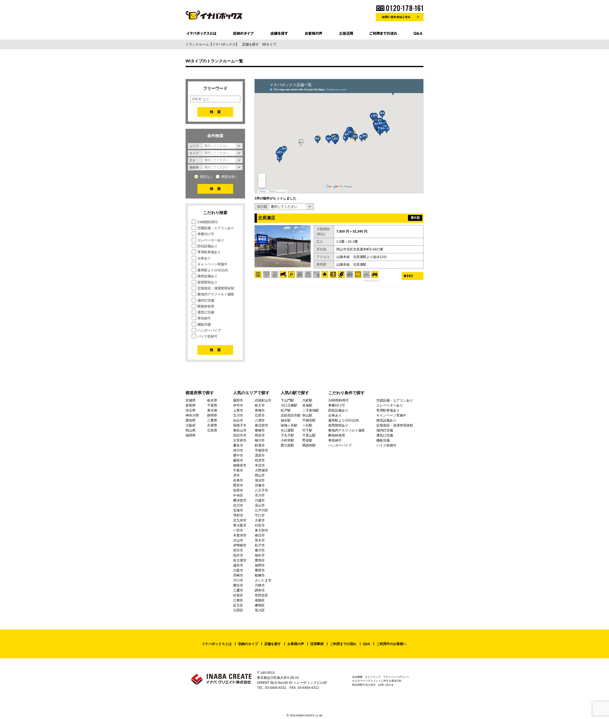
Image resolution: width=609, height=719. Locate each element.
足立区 (238, 605)
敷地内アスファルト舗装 (215, 294)
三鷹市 (238, 590)
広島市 (260, 415)
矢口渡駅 (287, 430)
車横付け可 (205, 234)
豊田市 (260, 570)
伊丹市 (238, 405)
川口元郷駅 (289, 405)
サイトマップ (373, 676)
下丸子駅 (287, 435)
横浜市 (238, 585)
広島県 (212, 430)
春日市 (260, 535)
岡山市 (260, 475)
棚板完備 (204, 324)
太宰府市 (239, 440)
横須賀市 (239, 500)
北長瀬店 (266, 217)
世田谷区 (261, 595)
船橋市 (260, 575)
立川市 (238, 415)
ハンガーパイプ (209, 330)
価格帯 (194, 167)
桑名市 (238, 445)
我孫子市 (239, 425)
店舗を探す (272, 644)
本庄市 (260, 465)
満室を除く (229, 177)
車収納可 (204, 318)
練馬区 (260, 605)
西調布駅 (309, 445)
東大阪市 (239, 525)
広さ (192, 160)
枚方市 (260, 405)
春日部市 (261, 425)
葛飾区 (260, 600)
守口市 (260, 515)
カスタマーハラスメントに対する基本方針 (377, 680)
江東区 (238, 600)
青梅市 (260, 410)
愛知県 (191, 420)
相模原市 (239, 465)
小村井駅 (287, 440)
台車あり (204, 258)
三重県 (212, 420)
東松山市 (239, 430)
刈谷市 (260, 525)
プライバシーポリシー (396, 676)
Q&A (366, 644)
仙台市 (238, 420)
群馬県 (191, 405)
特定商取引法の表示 (364, 684)
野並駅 (307, 440)
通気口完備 (205, 312)
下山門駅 (287, 400)
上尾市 (238, 410)
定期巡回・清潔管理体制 (215, 288)
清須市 (260, 480)
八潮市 (260, 420)
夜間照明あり (207, 282)
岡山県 (191, 430)
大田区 (238, 610)
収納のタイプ (248, 644)
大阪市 (238, 570)
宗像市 (260, 485)
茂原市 (260, 455)
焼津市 (260, 460)
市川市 (260, 495)
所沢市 (238, 550)
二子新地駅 (310, 410)
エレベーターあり (210, 240)
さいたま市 (263, 580)
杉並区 (238, 595)
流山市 (260, 505)
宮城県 (191, 400)
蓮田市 (238, 400)
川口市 (238, 580)
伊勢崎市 (239, 545)
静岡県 (212, 415)
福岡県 (191, 435)
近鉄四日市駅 (291, 415)
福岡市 (260, 565)
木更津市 (239, 535)
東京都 (212, 410)
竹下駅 (307, 430)
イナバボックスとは (217, 644)
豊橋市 (260, 430)
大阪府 (191, 425)
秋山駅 (307, 415)
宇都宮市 (261, 450)
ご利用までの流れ (343, 644)
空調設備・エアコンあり (215, 228)
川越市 (260, 500)
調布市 (260, 590)
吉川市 (238, 505)
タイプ (194, 153)
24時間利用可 (207, 222)
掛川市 (238, 450)
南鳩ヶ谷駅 (289, 425)
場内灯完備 (205, 300)
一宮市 (238, 530)
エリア (194, 146)
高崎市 (238, 575)
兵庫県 (212, 425)
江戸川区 (261, 510)
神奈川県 (192, 415)
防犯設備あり (207, 246)
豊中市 (238, 455)
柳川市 (260, 440)
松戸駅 (286, 410)
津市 (236, 475)
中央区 (238, 495)
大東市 (260, 520)
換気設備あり (207, 276)
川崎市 (260, 585)
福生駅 (286, 420)
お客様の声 (295, 644)
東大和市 (261, 530)
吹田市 (238, 490)
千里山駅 (309, 435)
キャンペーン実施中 (212, 264)
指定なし (206, 177)
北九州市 (239, 520)
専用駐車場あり (209, 252)
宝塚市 (238, 510)
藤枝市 (238, 460)
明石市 (260, 435)
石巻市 (238, 480)
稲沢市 (238, 555)
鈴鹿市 (260, 445)
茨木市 (260, 540)
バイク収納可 (207, 336)
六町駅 (307, 400)
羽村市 (238, 515)
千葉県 (212, 405)
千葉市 (238, 470)
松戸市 (260, 545)
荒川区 (260, 610)
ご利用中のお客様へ (392, 644)
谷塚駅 (307, 405)
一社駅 (307, 425)
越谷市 (238, 565)
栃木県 (212, 400)
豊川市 (260, 550)
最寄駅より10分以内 (212, 270)
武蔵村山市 (263, 400)
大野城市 (261, 470)
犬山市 (238, 540)
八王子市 (261, 490)
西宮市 (238, 485)
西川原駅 (287, 445)
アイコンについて (371, 280)
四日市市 (239, 435)
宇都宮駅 (309, 420)
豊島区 (260, 560)
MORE (409, 276)
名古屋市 (239, 560)
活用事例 (317, 644)
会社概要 (357, 676)
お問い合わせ (386, 684)
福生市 (260, 555)
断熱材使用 (205, 306)
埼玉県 (191, 410)
